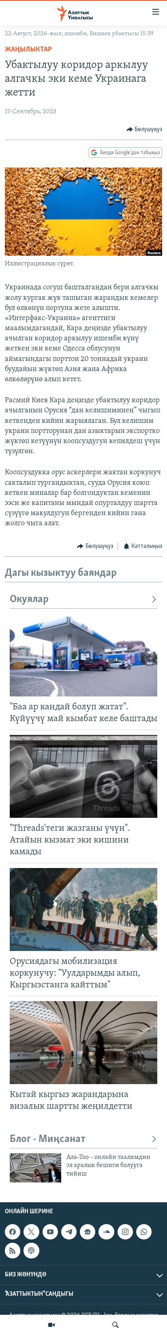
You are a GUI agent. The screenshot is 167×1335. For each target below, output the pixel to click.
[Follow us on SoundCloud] (106, 1231)
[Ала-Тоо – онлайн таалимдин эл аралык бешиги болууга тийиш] (35, 1167)
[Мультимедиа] (51, 1325)
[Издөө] (115, 1325)
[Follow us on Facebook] (12, 1231)
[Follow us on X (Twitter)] (31, 1231)
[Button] (144, 129)
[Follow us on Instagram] (125, 1231)
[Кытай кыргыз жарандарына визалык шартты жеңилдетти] (83, 1042)
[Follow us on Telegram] (69, 1231)
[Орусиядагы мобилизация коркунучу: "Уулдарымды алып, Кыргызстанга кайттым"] (83, 909)
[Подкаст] (31, 1250)
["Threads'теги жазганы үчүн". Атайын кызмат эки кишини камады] (83, 776)
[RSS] (12, 1250)
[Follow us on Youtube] (50, 1231)
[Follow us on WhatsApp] (144, 1231)
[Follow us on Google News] (87, 1231)
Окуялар (29, 599)
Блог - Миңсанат (48, 1139)
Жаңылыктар (28, 49)
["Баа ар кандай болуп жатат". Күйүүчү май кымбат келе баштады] (83, 654)
